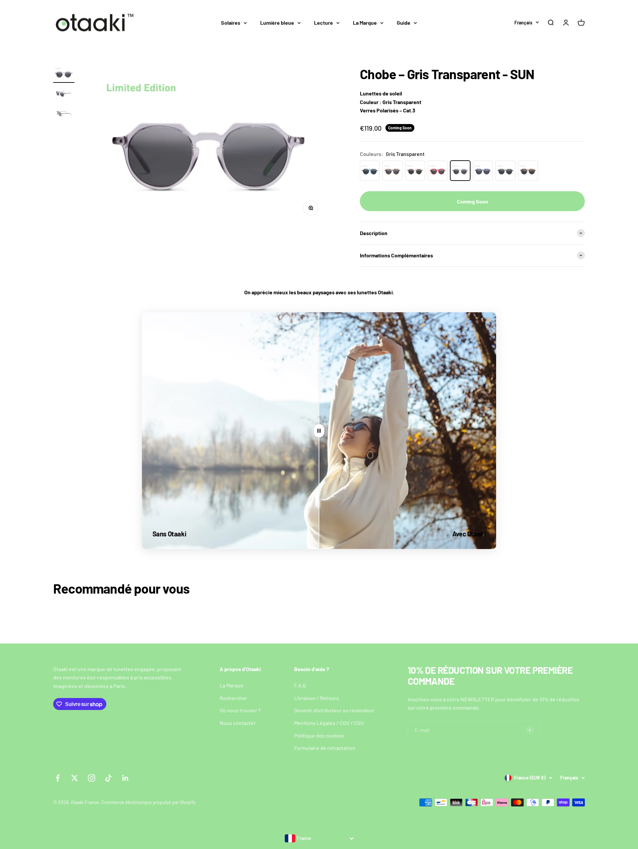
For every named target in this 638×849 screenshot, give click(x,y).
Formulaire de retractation (325, 748)
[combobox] (319, 838)
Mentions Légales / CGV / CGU (329, 723)
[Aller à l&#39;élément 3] (63, 114)
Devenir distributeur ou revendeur (334, 710)
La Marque (365, 22)
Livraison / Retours (316, 698)
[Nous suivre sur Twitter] (74, 778)
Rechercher (233, 698)
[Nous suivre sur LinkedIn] (125, 778)
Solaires (230, 22)
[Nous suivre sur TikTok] (108, 778)
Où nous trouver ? (240, 710)
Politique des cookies (319, 735)
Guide (403, 22)
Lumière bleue (277, 22)
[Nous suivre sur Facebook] (57, 778)
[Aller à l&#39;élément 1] (63, 75)
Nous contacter (238, 723)
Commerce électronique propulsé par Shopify (148, 802)
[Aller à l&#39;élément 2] (63, 94)
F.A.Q (300, 685)
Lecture (323, 22)
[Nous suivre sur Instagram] (91, 778)
